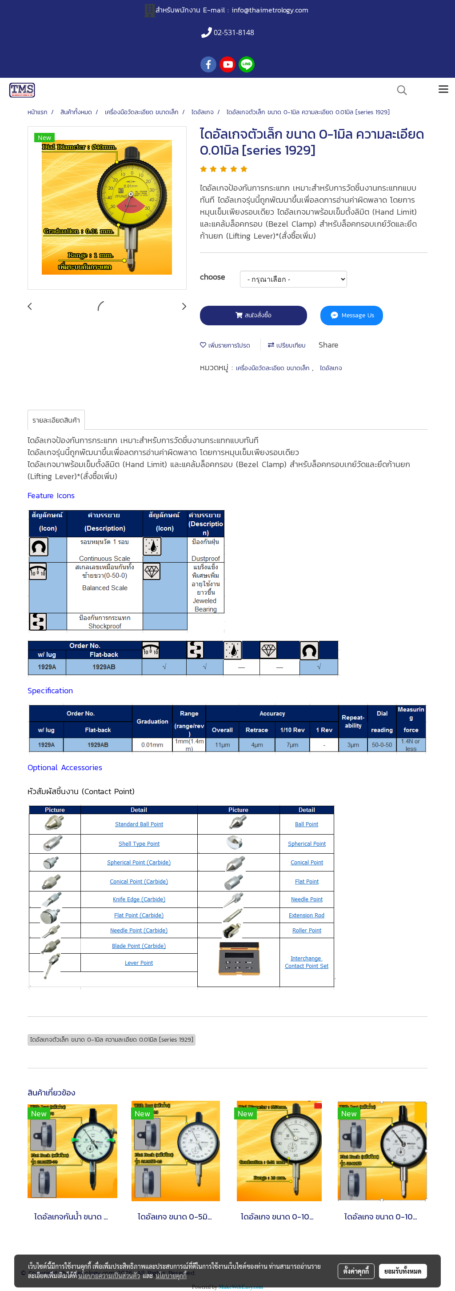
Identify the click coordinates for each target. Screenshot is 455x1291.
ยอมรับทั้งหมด (403, 1271)
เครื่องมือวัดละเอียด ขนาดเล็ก (274, 368)
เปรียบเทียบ (290, 345)
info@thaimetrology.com (269, 9)
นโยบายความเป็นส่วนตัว (109, 1275)
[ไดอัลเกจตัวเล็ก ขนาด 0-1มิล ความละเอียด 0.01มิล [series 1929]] (107, 208)
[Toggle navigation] (443, 90)
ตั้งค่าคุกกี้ (356, 1271)
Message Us (356, 315)
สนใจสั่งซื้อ (257, 315)
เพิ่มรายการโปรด (228, 345)
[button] (399, 90)
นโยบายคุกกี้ (171, 1275)
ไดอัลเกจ (331, 368)
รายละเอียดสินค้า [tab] (56, 420)
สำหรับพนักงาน (178, 9)
